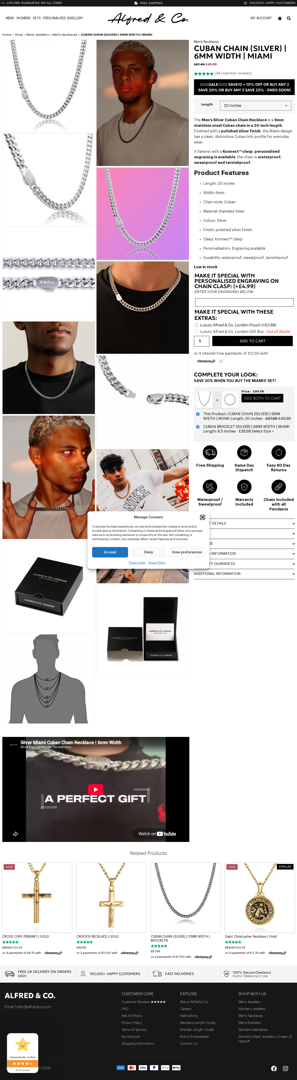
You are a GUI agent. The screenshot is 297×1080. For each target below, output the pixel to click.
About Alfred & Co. (194, 1002)
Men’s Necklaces (251, 1016)
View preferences (187, 552)
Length (207, 104)
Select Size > (263, 431)
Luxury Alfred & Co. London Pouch (238, 325)
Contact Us (188, 1043)
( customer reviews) (233, 73)
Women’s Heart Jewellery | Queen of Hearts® (265, 1039)
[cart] (280, 18)
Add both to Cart (262, 398)
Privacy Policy (137, 562)
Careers (185, 1009)
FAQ (125, 1009)
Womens (23, 18)
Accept (110, 552)
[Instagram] (285, 1068)
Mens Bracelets (250, 1023)
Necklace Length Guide (197, 1023)
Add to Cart (253, 341)
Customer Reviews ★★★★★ (144, 1002)
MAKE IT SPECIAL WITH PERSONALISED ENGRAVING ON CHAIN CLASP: (236, 281)
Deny (148, 552)
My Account (261, 18)
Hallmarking (189, 1016)
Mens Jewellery (37, 34)
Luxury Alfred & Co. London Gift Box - (245, 332)
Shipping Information (138, 1043)
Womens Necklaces (253, 1030)
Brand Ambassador (194, 1037)
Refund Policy (132, 1016)
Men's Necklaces (64, 34)
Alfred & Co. (30, 995)
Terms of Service (134, 1030)
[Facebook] (274, 1068)
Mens (10, 18)
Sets (37, 18)
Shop (19, 34)
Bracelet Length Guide (197, 1030)
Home (6, 34)
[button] (202, 517)
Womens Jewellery (252, 1009)
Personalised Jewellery (63, 18)
